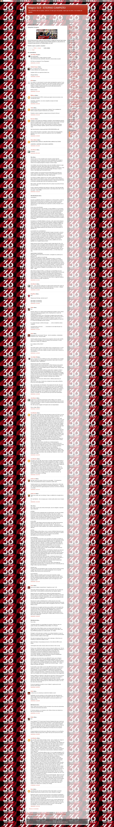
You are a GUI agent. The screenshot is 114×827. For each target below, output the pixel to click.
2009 (71, 114)
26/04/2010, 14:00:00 (35, 408)
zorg (71, 135)
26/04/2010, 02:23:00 (35, 145)
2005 (71, 120)
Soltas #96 (73, 78)
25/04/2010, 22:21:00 (35, 91)
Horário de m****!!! (75, 71)
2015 (71, 42)
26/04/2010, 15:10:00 (35, 501)
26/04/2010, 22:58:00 (35, 734)
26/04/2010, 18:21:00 (35, 581)
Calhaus (73, 83)
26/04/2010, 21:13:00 (35, 713)
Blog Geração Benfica (73, 27)
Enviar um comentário (34, 808)
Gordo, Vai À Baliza (73, 34)
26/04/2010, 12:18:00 (35, 303)
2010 (71, 51)
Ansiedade (73, 94)
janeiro (72, 111)
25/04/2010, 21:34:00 (35, 63)
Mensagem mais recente (35, 814)
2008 (71, 115)
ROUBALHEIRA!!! (74, 104)
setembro (73, 57)
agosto (72, 59)
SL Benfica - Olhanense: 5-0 (77, 75)
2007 (71, 117)
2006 (71, 119)
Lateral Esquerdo (72, 26)
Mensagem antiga (61, 814)
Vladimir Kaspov (34, 66)
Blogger (66, 822)
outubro (73, 56)
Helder (32, 307)
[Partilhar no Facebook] (48, 48)
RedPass (71, 31)
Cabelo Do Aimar (72, 35)
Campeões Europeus (75, 73)
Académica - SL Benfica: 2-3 (77, 87)
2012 (71, 47)
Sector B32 (71, 29)
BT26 (32, 80)
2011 (71, 49)
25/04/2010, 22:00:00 (35, 76)
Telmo (32, 107)
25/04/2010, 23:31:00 (35, 114)
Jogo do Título (74, 68)
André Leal (33, 478)
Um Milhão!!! (73, 80)
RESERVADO (74, 85)
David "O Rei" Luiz (75, 88)
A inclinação (73, 90)
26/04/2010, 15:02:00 (35, 454)
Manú (32, 789)
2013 (71, 45)
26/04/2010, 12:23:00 (35, 329)
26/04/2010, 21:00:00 (35, 700)
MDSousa (33, 95)
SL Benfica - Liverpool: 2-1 (76, 106)
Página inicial (48, 814)
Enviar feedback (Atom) (38, 816)
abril (72, 66)
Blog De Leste (72, 32)
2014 (71, 44)
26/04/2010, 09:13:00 (35, 153)
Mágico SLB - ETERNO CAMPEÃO (47, 7)
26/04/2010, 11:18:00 (35, 289)
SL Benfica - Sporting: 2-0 (76, 92)
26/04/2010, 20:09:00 (35, 687)
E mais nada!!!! (74, 99)
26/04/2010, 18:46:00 (35, 616)
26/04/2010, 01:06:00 (35, 135)
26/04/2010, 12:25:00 (35, 353)
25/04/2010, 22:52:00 (35, 103)
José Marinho (34, 412)
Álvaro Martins (34, 139)
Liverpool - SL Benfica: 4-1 (76, 97)
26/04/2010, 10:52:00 (35, 191)
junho (72, 63)
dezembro (73, 52)
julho (72, 61)
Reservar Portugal (75, 69)
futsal (33, 49)
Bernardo (33, 118)
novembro (73, 54)
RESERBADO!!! (74, 76)
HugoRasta (33, 293)
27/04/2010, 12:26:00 (35, 785)
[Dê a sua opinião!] (45, 48)
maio (72, 64)
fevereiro (73, 110)
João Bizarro (33, 149)
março (72, 108)
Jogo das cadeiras (75, 81)
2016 (71, 40)
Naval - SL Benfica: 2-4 (76, 102)
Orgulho (72, 95)
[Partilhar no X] (47, 48)
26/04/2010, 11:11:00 (35, 280)
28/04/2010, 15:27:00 (35, 806)
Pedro (32, 333)
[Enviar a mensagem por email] (44, 48)
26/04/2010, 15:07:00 (35, 474)
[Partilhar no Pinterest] (49, 48)
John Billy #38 (34, 54)
